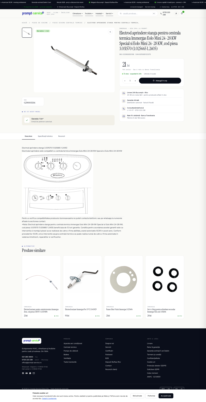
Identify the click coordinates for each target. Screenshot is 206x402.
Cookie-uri (151, 362)
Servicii (108, 347)
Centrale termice (70, 347)
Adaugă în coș (161, 81)
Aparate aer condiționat (73, 343)
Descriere (28, 136)
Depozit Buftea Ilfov (113, 362)
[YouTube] (27, 373)
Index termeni (152, 373)
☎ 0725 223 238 (178, 7)
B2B (107, 358)
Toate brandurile (70, 362)
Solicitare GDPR (153, 369)
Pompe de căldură (71, 351)
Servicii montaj (150, 7)
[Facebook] (23, 373)
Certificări (109, 351)
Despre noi (109, 343)
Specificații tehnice (45, 136)
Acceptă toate (166, 396)
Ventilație (67, 358)
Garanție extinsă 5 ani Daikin (158, 351)
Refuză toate (137, 396)
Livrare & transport (136, 7)
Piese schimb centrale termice (67, 23)
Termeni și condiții (154, 354)
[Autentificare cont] (176, 13)
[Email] (34, 373)
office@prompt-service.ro (31, 363)
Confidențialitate (153, 358)
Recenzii (61, 136)
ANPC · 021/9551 (153, 377)
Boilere (66, 354)
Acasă (24, 23)
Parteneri (108, 354)
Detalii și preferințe (49, 398)
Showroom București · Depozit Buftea (71, 7)
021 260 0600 (27, 357)
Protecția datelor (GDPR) (156, 366)
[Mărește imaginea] (110, 32)
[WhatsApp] (30, 373)
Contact (108, 366)
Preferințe (151, 396)
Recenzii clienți (111, 369)
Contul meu (165, 7)
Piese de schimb (40, 23)
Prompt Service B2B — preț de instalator (38, 7)
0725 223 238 (166, 13)
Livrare (149, 343)
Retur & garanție (153, 347)
